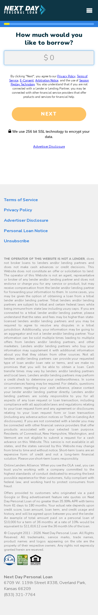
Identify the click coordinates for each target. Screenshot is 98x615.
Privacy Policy (66, 76)
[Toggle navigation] (89, 8)
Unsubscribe (16, 241)
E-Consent (27, 81)
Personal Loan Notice (26, 231)
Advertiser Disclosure (49, 146)
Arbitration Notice (46, 81)
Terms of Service (21, 200)
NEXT (49, 114)
